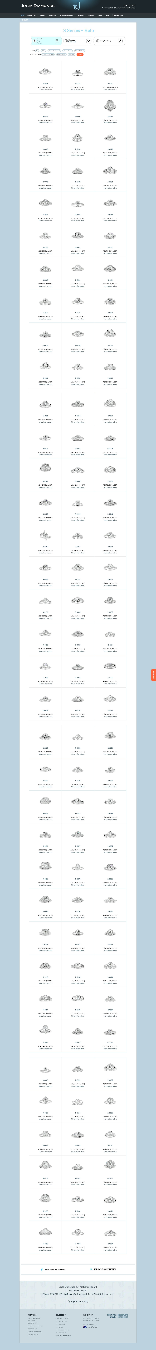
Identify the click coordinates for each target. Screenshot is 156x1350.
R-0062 (77, 481)
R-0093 (77, 612)
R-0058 (77, 1146)
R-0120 (45, 247)
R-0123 (45, 313)
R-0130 (77, 1010)
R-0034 (45, 345)
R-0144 (110, 149)
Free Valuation (60, 1324)
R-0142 (77, 813)
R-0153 (77, 313)
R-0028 (45, 710)
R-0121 (77, 1080)
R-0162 (110, 313)
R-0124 (77, 1113)
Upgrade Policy (33, 1335)
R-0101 (45, 84)
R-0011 (77, 84)
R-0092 (110, 710)
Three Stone (67, 50)
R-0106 (110, 781)
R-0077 (77, 879)
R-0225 (110, 846)
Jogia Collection (48, 54)
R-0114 (45, 416)
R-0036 (77, 748)
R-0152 (45, 1043)
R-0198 (45, 1211)
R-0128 (77, 781)
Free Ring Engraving (62, 1330)
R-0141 (77, 280)
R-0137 (45, 215)
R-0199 (45, 879)
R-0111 (45, 1178)
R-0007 (77, 116)
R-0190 (110, 547)
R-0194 (110, 912)
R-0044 (110, 514)
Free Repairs (59, 1327)
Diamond (72, 42)
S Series (80, 54)
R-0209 (110, 678)
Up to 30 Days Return (35, 1332)
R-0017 (77, 846)
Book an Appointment (63, 1336)
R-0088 (45, 748)
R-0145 (77, 1178)
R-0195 (45, 1113)
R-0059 (45, 514)
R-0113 (110, 645)
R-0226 (77, 1244)
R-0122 (77, 149)
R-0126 (110, 1010)
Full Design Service (61, 1321)
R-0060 (45, 912)
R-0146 (110, 813)
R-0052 (77, 1043)
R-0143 (77, 944)
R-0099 (110, 1113)
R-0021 (45, 449)
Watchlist (153, 675)
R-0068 (45, 182)
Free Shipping (32, 1329)
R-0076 (110, 378)
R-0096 (110, 879)
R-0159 (77, 1211)
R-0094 (110, 182)
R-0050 (77, 215)
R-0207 (45, 547)
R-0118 (110, 280)
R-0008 (110, 449)
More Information (45, 90)
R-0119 (110, 345)
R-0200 (110, 1178)
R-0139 (77, 912)
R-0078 (77, 678)
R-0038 (45, 149)
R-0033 (45, 1080)
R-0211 (110, 1146)
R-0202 (45, 944)
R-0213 (77, 378)
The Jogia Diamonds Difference (34, 1319)
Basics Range (61, 54)
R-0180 (110, 215)
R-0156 (45, 579)
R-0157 (110, 247)
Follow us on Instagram (105, 1269)
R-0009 (77, 514)
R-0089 (110, 1080)
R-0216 (110, 977)
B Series (71, 54)
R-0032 (110, 612)
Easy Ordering (32, 1323)
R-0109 (110, 416)
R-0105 (45, 612)
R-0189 (110, 1244)
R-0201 (45, 481)
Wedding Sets (79, 50)
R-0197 (77, 579)
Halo (43, 50)
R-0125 (45, 813)
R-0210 (45, 781)
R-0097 (110, 116)
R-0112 (110, 84)
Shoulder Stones (54, 50)
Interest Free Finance (35, 1326)
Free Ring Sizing (60, 1333)
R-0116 (45, 678)
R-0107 (45, 378)
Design (39, 43)
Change (94, 1327)
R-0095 (110, 481)
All (37, 50)
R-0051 (77, 416)
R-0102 (110, 579)
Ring (38, 41)
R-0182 (45, 1244)
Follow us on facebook (55, 1269)
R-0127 (45, 846)
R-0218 (45, 977)
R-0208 (77, 345)
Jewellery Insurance (62, 1318)
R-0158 (77, 710)
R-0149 (77, 977)
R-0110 (45, 1010)
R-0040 (110, 1043)
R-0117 (77, 547)
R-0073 (110, 944)
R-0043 (45, 1146)
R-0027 (77, 645)
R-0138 (77, 182)
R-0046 (77, 449)
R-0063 (45, 280)
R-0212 (110, 748)
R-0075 (77, 247)
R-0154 (110, 1211)
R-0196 (45, 645)
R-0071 (45, 116)
